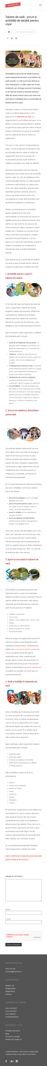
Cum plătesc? (10, 1014)
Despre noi (9, 985)
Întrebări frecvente (12, 1031)
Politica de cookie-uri (13, 1039)
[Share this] (8, 38)
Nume (8, 909)
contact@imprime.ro (13, 972)
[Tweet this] (12, 38)
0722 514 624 (10, 969)
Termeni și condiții (12, 1036)
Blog (7, 1034)
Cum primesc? (11, 1011)
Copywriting (10, 991)
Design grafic (10, 988)
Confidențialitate (12, 1017)
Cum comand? (11, 1008)
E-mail (8, 919)
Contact (8, 994)
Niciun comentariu (26, 32)
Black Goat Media (29, 1054)
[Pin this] (16, 38)
